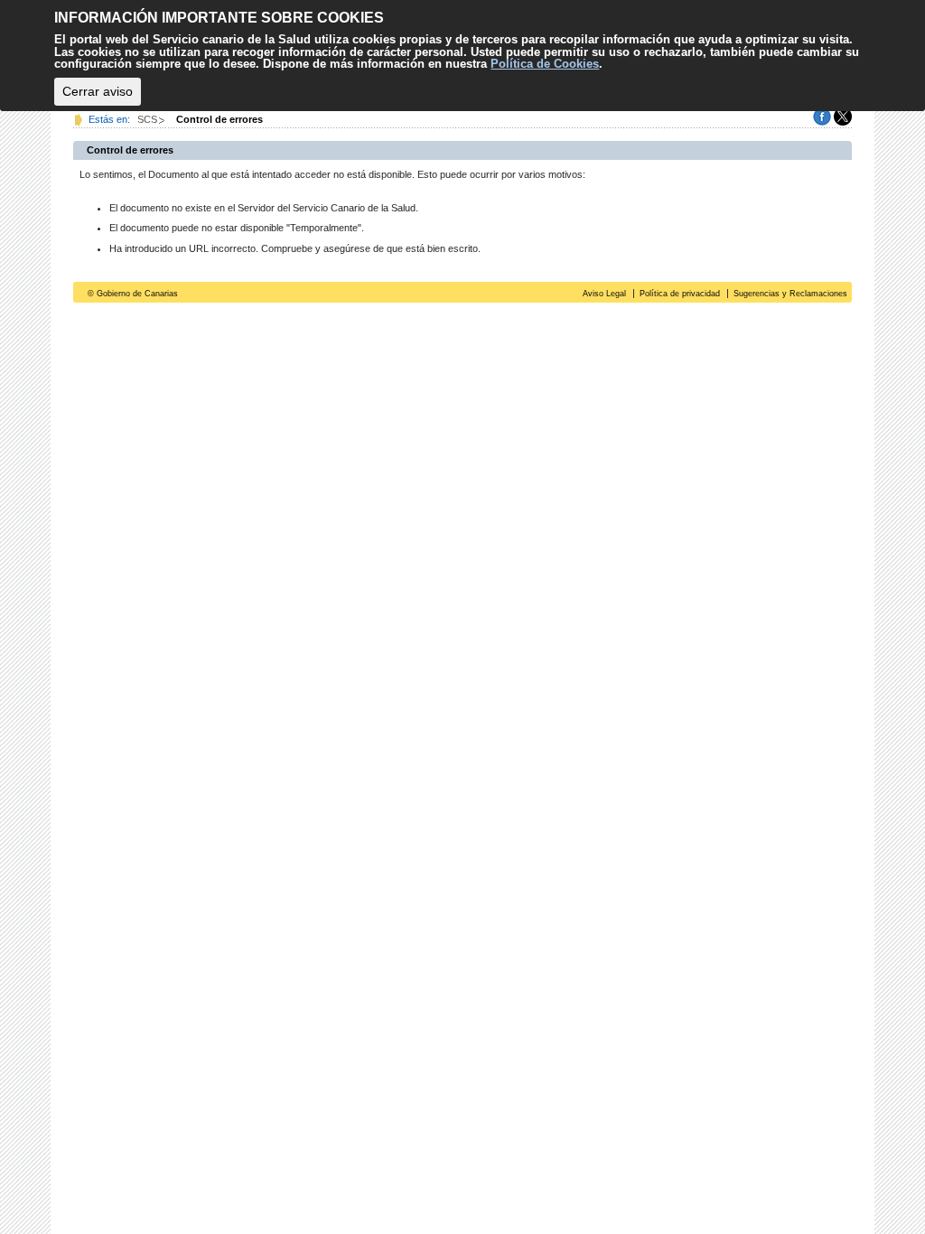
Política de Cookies (545, 63)
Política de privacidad (680, 293)
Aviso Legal (604, 293)
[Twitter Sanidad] (843, 115)
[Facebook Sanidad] (822, 115)
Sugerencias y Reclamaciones (790, 293)
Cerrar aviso (97, 91)
